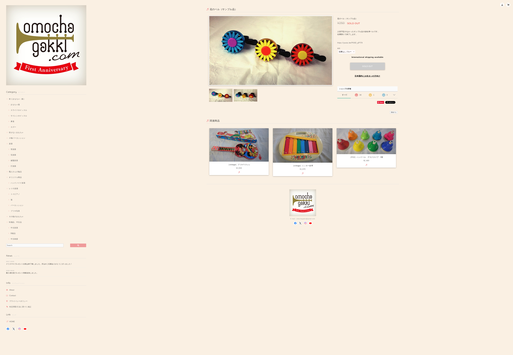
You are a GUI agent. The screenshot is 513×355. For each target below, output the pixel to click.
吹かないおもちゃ (16, 132)
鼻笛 (12, 121)
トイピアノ (15, 194)
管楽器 (13, 149)
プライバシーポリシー (18, 301)
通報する (394, 112)
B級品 (13, 233)
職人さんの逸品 (15, 172)
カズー (13, 127)
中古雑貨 (14, 239)
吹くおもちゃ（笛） (17, 99)
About (11, 290)
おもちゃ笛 (15, 105)
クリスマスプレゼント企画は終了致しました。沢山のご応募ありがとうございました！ (39, 264)
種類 (338, 48)
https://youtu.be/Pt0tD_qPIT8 (349, 43)
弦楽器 (13, 155)
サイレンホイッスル (19, 116)
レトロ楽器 (13, 189)
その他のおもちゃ (16, 217)
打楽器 (13, 166)
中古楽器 (14, 228)
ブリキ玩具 (15, 211)
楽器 (11, 144)
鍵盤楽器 (14, 160)
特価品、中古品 (15, 222)
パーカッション (17, 205)
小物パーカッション (17, 138)
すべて (344, 95)
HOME (12, 322)
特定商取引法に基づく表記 (20, 307)
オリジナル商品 (15, 177)
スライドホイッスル (19, 110)
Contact (12, 296)
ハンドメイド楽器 (18, 183)
